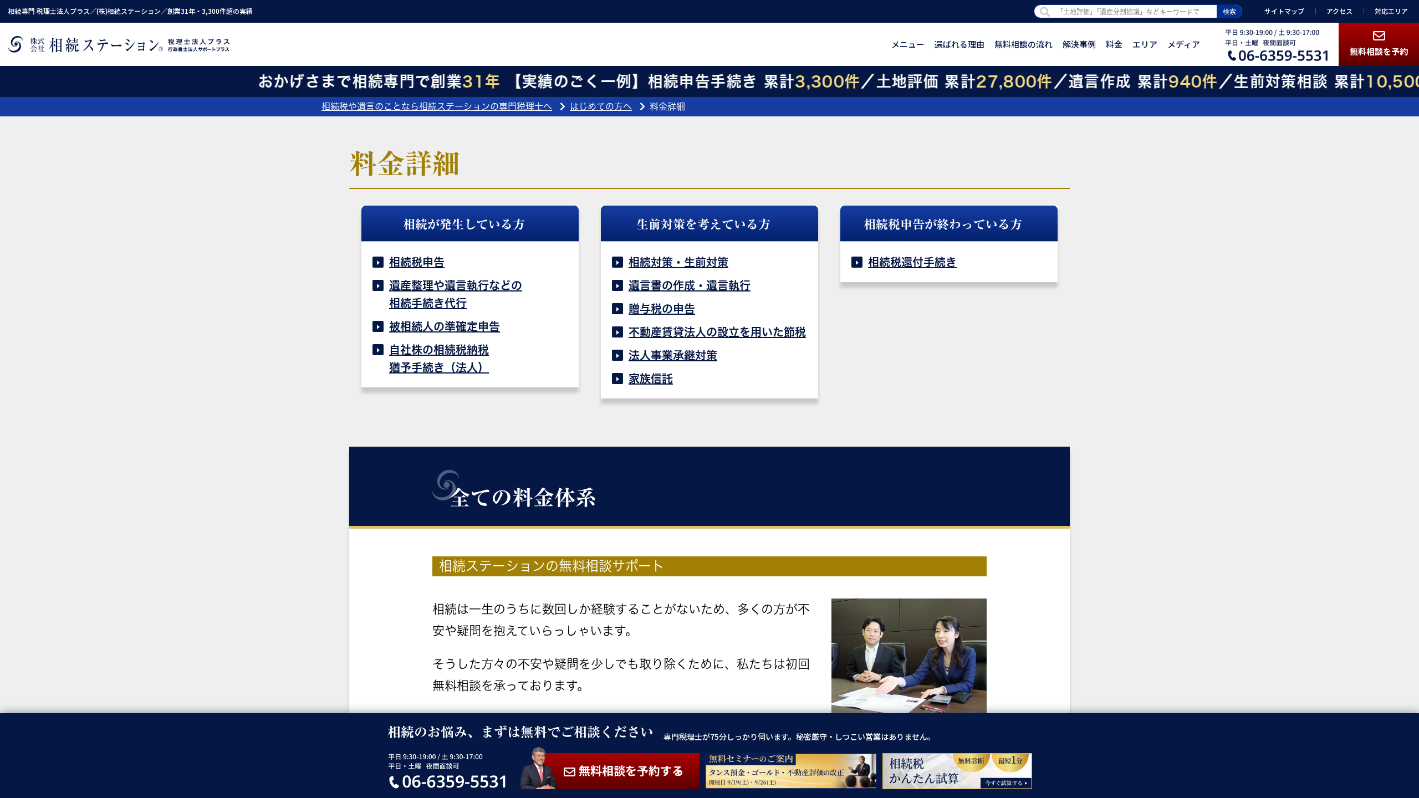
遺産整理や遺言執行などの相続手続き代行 (455, 294)
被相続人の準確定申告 (444, 326)
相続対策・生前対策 (678, 262)
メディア (1183, 44)
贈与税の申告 (662, 308)
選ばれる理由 (959, 44)
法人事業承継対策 (673, 355)
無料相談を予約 (1379, 51)
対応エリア (1391, 11)
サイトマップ (1284, 11)
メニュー (908, 44)
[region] (709, 399)
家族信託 (651, 378)
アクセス (1339, 11)
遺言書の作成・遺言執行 (690, 285)
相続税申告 (417, 262)
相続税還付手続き (912, 262)
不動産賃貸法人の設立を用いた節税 (717, 331)
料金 (1114, 44)
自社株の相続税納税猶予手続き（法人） (439, 358)
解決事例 (1079, 44)
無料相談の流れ (1023, 44)
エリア (1144, 44)
